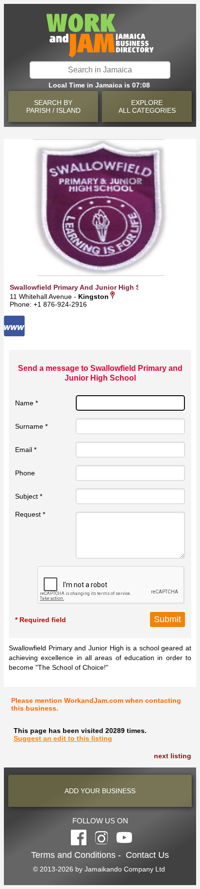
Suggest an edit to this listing (63, 738)
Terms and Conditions (73, 855)
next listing (172, 756)
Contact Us (147, 855)
